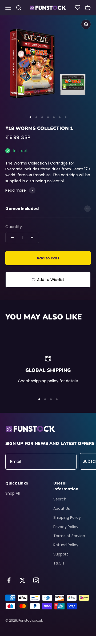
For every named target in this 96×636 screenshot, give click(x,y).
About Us (61, 508)
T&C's (58, 563)
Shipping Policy (67, 517)
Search (59, 499)
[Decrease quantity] (12, 237)
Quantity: (14, 226)
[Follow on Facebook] (9, 580)
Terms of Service (69, 535)
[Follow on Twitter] (22, 580)
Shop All (12, 493)
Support (60, 554)
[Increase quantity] (32, 237)
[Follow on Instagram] (36, 580)
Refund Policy (65, 544)
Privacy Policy (65, 526)
